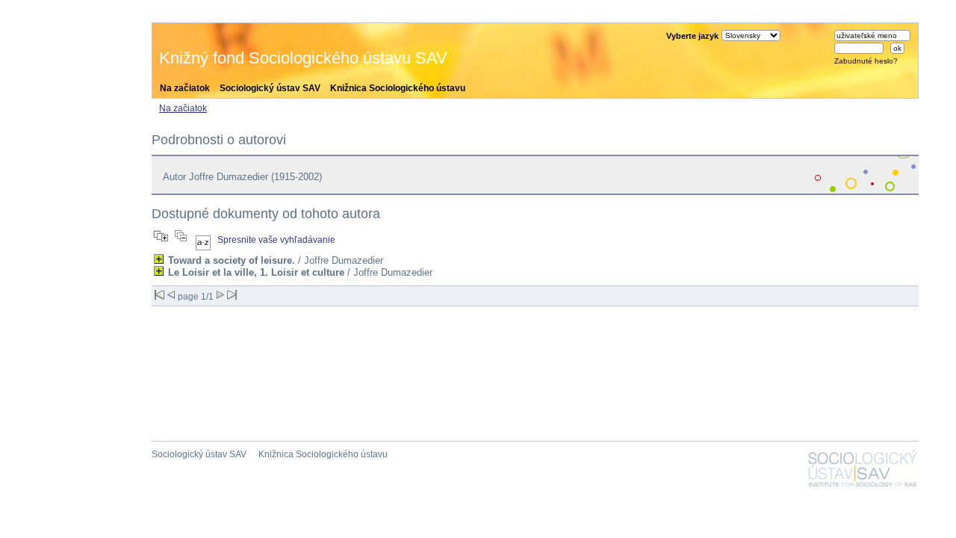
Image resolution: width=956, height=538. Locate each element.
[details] (159, 259)
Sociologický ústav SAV (270, 88)
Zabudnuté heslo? (866, 61)
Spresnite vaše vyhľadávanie (276, 240)
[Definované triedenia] (203, 240)
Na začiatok (185, 88)
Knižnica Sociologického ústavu (397, 88)
